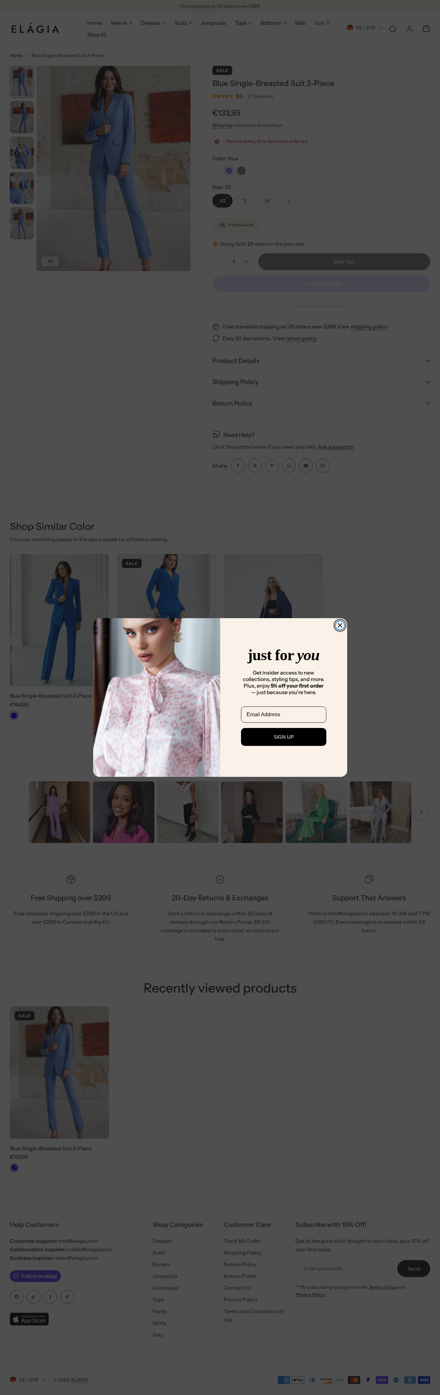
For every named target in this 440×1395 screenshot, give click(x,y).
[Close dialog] (340, 625)
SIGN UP (284, 737)
